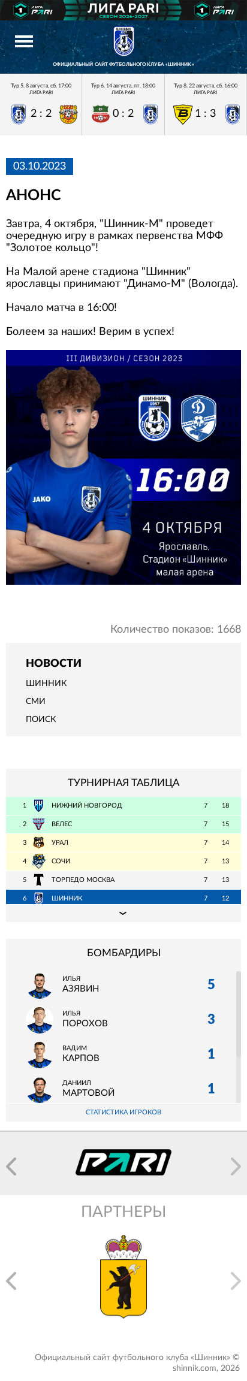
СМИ (36, 701)
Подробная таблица (123, 913)
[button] (11, 1166)
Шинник (46, 683)
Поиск (41, 719)
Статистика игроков (123, 1112)
